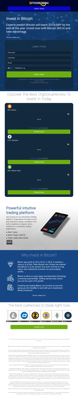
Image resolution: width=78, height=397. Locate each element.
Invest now (39, 131)
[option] (11, 316)
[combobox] (10, 68)
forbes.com (16, 37)
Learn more (39, 8)
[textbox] (10, 68)
